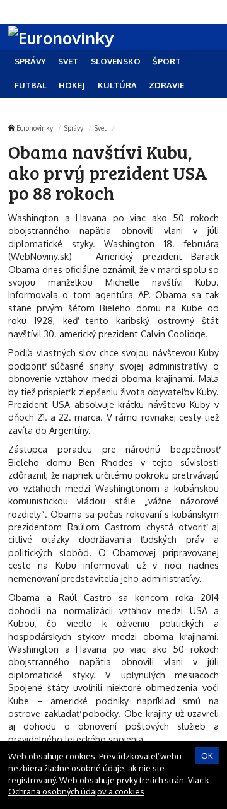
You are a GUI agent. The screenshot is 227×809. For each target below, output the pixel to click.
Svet (101, 128)
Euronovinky (34, 128)
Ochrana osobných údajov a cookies (76, 791)
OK (207, 755)
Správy (73, 128)
